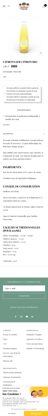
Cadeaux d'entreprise (12, 377)
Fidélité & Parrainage (35, 348)
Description (8, 134)
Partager (6, 124)
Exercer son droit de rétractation (11, 354)
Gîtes (5, 339)
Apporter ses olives (34, 339)
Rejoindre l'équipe (34, 334)
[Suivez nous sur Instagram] (21, 316)
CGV (5, 344)
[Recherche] (9, 6)
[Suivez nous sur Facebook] (15, 316)
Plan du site (8, 361)
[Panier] (44, 6)
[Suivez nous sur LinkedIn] (32, 316)
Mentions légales (10, 348)
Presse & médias (10, 334)
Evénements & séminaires (9, 383)
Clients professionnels (12, 372)
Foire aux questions (34, 344)
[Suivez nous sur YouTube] (27, 316)
